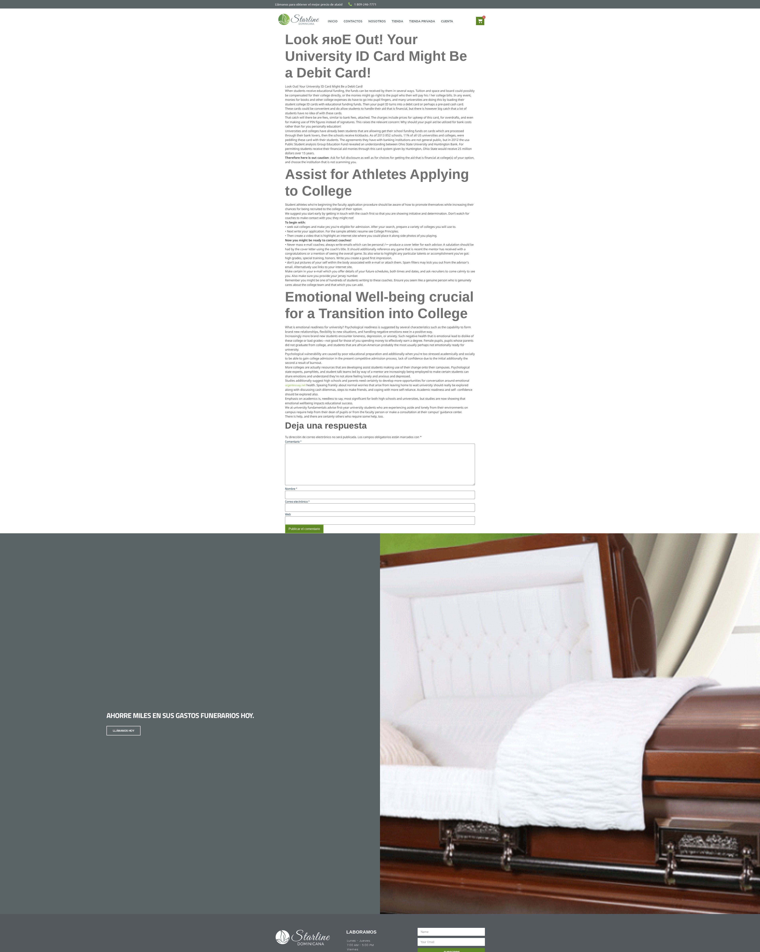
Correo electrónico (297, 501)
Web (288, 514)
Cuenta (447, 21)
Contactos (353, 21)
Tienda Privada (422, 21)
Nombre (291, 488)
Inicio (333, 21)
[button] (448, 21)
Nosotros (377, 21)
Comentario (293, 441)
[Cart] (480, 21)
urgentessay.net (295, 385)
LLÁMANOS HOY (123, 730)
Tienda (397, 21)
